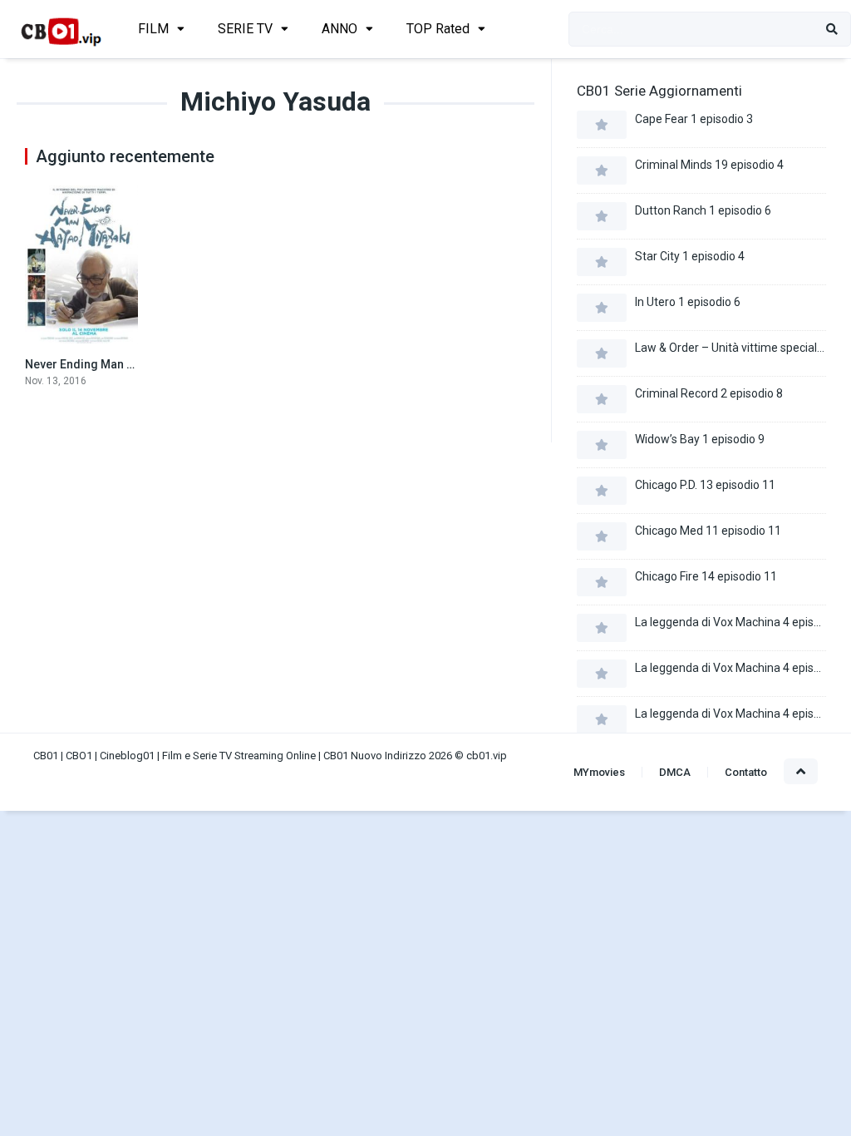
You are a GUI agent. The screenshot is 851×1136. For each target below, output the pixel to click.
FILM (153, 29)
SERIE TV (245, 29)
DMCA (675, 772)
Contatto (746, 772)
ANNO (339, 29)
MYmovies (599, 772)
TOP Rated (438, 29)
